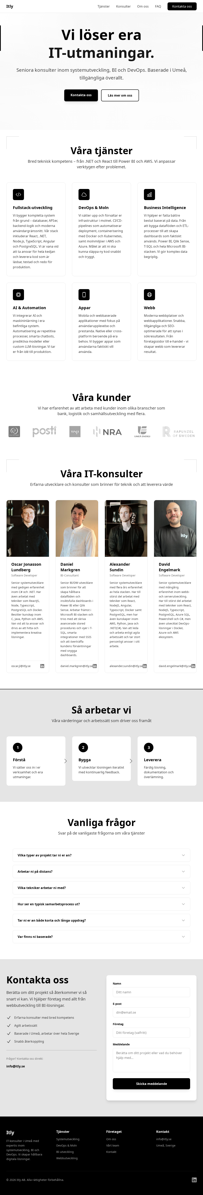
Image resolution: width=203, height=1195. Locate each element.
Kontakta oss (182, 6)
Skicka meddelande (151, 1084)
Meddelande (121, 1044)
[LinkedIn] (194, 1180)
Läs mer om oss (120, 95)
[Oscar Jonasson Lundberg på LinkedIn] (42, 666)
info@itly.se (15, 1066)
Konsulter (123, 6)
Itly (9, 6)
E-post (117, 1004)
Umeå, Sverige (165, 1145)
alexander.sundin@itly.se (126, 666)
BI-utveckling (65, 1152)
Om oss (143, 6)
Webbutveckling (67, 1158)
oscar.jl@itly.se (21, 666)
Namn (117, 983)
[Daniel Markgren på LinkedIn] (95, 666)
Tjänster (104, 6)
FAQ (158, 6)
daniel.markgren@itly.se (76, 666)
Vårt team (112, 1145)
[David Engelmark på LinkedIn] (193, 666)
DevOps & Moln (66, 1145)
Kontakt (111, 1152)
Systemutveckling (67, 1139)
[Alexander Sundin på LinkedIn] (145, 666)
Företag (118, 1024)
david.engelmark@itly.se (175, 666)
